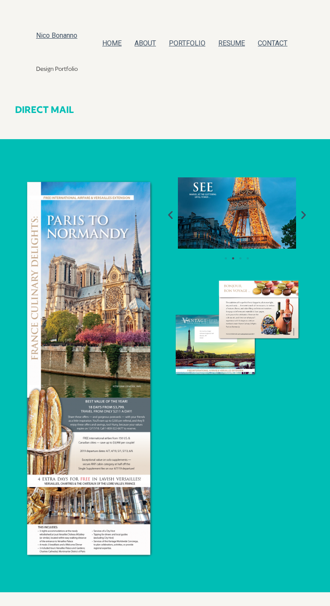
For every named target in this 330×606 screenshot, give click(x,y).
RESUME (231, 43)
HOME (112, 43)
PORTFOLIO (187, 43)
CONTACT (272, 43)
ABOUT (145, 43)
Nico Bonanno (56, 35)
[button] (170, 214)
